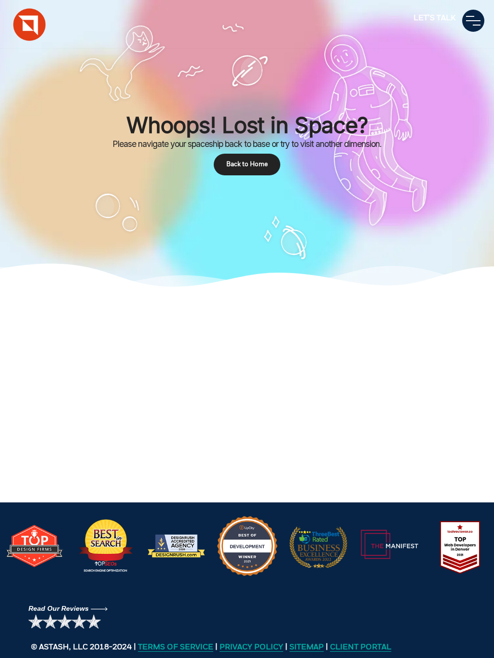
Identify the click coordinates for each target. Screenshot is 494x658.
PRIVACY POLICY (251, 647)
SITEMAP (306, 647)
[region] (247, 144)
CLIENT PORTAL (360, 647)
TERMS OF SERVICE (175, 647)
